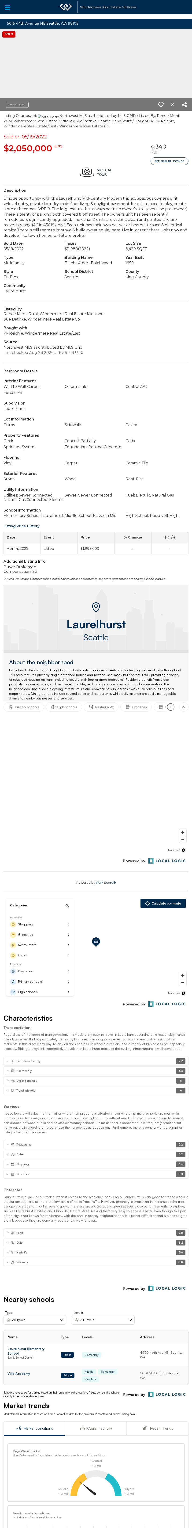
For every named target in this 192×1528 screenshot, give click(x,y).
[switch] (161, 104)
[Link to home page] (65, 9)
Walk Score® (106, 882)
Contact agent (17, 104)
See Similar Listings (170, 161)
